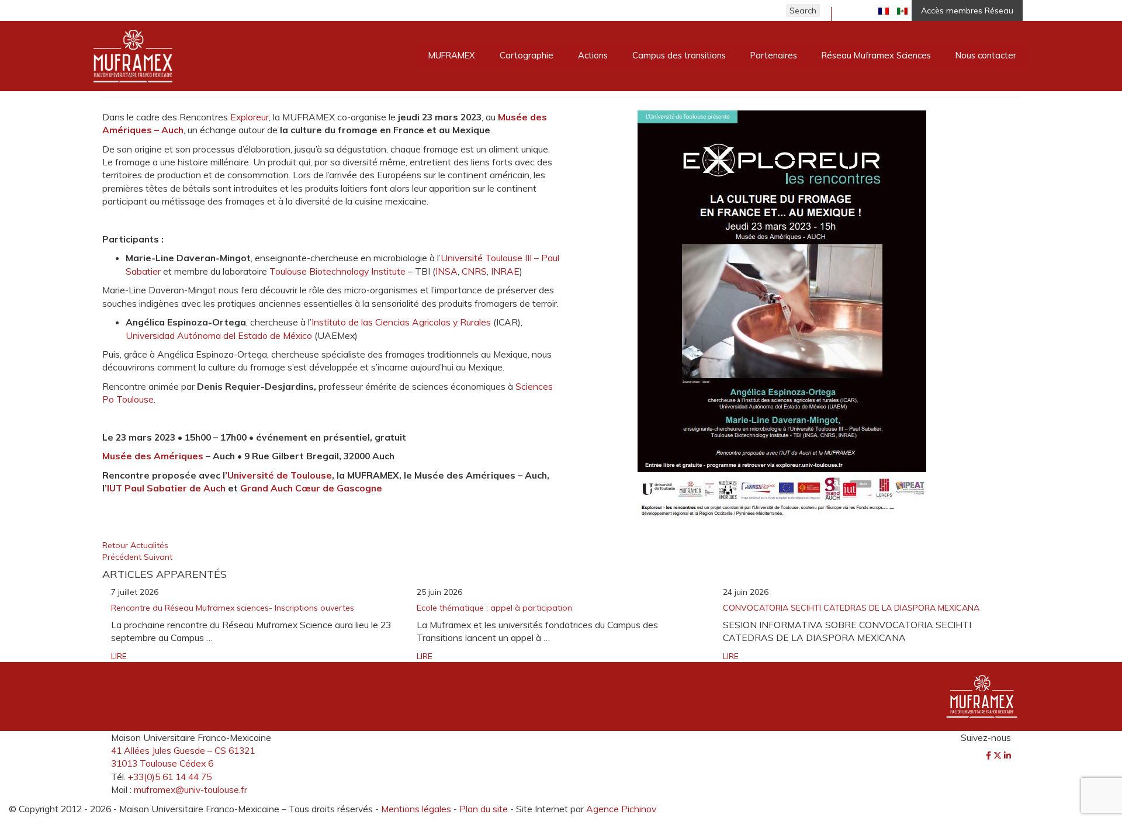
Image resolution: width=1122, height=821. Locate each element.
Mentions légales (416, 809)
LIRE (119, 656)
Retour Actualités (135, 545)
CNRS (474, 271)
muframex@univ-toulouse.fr (190, 789)
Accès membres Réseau (967, 10)
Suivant (158, 557)
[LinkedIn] (1007, 755)
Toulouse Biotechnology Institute (337, 271)
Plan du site (483, 809)
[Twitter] (998, 755)
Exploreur (249, 117)
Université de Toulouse (279, 475)
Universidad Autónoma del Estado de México (219, 335)
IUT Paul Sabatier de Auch (166, 488)
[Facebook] (989, 755)
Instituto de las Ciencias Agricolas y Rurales (401, 322)
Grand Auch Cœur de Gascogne (311, 488)
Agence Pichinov (621, 809)
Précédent (123, 557)
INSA (446, 271)
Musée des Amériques (152, 456)
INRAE (505, 271)
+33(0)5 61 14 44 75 (170, 776)
